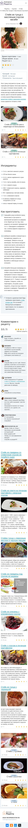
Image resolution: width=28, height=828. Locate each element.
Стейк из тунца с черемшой (9, 688)
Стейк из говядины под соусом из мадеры (11, 575)
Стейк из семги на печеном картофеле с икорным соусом (14, 492)
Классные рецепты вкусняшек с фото (6, 3)
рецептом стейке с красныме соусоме (13, 99)
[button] (26, 3)
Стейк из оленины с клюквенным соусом (10, 612)
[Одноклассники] (11, 825)
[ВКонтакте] (7, 825)
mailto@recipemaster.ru (9, 819)
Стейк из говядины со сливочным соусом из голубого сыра (11, 454)
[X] (19, 825)
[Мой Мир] (15, 825)
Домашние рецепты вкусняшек (8, 813)
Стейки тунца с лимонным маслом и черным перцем (13, 539)
